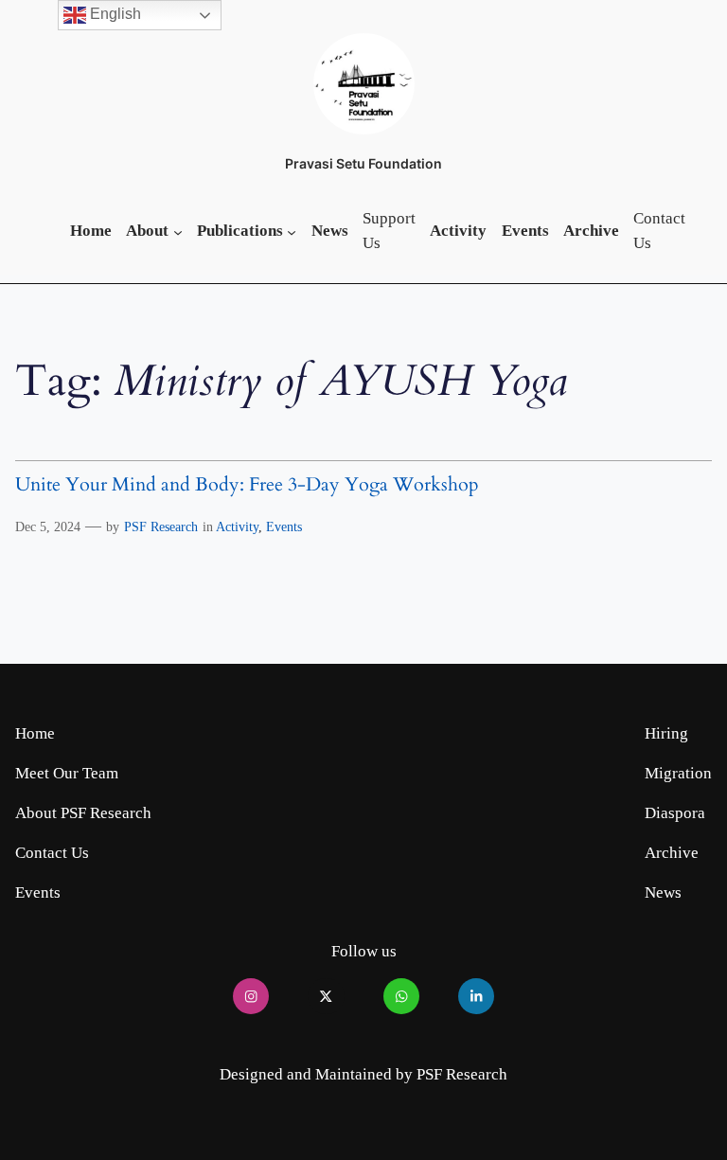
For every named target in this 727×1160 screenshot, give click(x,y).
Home (35, 733)
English (113, 14)
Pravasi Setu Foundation (363, 163)
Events (284, 526)
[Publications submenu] (291, 231)
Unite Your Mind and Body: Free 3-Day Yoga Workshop (247, 485)
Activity (237, 526)
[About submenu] (178, 231)
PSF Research (161, 526)
